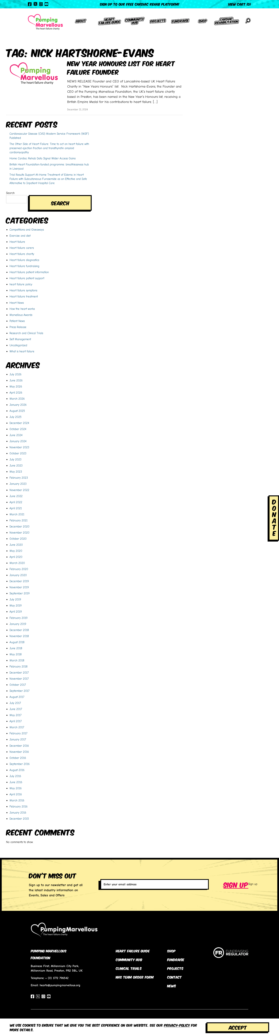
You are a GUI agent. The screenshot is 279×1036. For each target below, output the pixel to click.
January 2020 (18, 575)
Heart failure (17, 241)
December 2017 (19, 672)
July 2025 (15, 416)
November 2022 (19, 490)
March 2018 (16, 660)
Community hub (129, 959)
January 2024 (17, 441)
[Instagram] (41, 4)
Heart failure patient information (29, 272)
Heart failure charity (21, 253)
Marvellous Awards (20, 314)
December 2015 (19, 818)
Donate (274, 517)
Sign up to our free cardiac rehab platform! (139, 4)
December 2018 (19, 630)
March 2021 (16, 514)
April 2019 (15, 611)
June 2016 (15, 782)
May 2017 (15, 715)
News (171, 985)
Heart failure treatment (23, 296)
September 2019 (19, 593)
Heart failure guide (133, 950)
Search (10, 193)
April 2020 (15, 556)
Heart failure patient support (26, 278)
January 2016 (17, 812)
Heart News (16, 302)
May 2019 (15, 605)
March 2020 (17, 563)
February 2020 (18, 569)
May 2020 (15, 550)
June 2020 (16, 544)
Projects (175, 968)
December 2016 (19, 745)
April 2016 (15, 794)
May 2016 (15, 788)
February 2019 (18, 617)
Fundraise (175, 959)
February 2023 (18, 477)
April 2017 (15, 721)
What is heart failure (21, 351)
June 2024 (15, 435)
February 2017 (18, 733)
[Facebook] (29, 4)
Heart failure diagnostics (24, 260)
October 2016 (17, 757)
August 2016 (16, 770)
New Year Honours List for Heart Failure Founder (121, 67)
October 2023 (17, 453)
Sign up (235, 884)
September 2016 (19, 764)
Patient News (17, 321)
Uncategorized (18, 345)
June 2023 (16, 465)
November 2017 (19, 678)
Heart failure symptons (23, 290)
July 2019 (15, 599)
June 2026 (16, 380)
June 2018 (15, 648)
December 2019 (19, 581)
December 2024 (19, 423)
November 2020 (19, 532)
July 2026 (15, 374)
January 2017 (17, 739)
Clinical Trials (129, 968)
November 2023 (19, 447)
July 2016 (15, 776)
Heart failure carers (21, 247)
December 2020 (19, 526)
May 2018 (15, 654)
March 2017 (16, 727)
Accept (238, 1027)
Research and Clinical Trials (26, 333)
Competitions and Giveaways (26, 229)
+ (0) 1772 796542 (57, 978)
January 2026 (18, 404)
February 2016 (18, 806)
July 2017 (15, 703)
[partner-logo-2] (230, 955)
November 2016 (19, 751)
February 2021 (18, 520)
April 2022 (15, 502)
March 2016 (16, 800)
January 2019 (17, 624)
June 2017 (15, 709)
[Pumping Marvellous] (45, 22)
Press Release (17, 327)
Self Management (20, 339)
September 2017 (19, 690)
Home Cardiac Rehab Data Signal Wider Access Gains (42, 158)
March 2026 (17, 398)
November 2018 (19, 636)
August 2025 (17, 410)
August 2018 (16, 642)
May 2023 (15, 471)
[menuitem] (81, 22)
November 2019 (19, 587)
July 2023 (15, 459)
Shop (171, 950)
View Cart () (239, 4)
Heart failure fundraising (24, 266)
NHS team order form (135, 976)
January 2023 (18, 483)
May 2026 (15, 386)
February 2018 (18, 666)
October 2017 (17, 684)
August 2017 (16, 696)
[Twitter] (35, 4)
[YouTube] (46, 4)
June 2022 (16, 496)
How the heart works (22, 308)
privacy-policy (177, 1025)
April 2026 (15, 392)
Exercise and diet (20, 235)
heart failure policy (20, 284)
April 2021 (15, 508)
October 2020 (18, 538)
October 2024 (17, 429)
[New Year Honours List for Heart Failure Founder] (34, 73)
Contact (174, 976)
